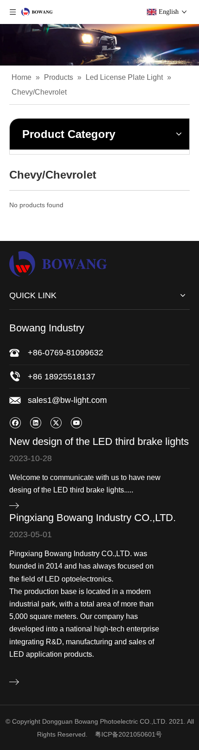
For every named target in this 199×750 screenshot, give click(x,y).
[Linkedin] (35, 422)
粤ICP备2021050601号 (128, 734)
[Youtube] (76, 422)
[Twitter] (56, 422)
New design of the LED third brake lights (99, 441)
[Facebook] (15, 422)
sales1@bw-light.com (67, 400)
